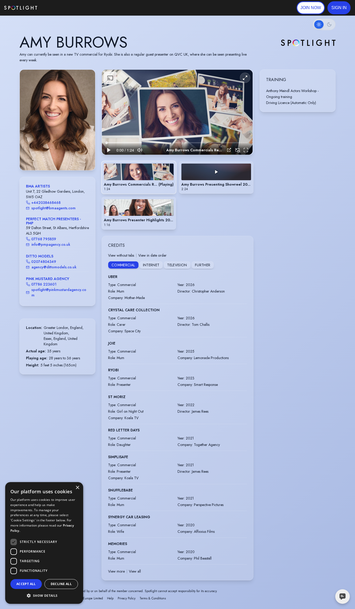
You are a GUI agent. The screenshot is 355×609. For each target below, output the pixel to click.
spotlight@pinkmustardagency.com (58, 292)
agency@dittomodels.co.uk (53, 267)
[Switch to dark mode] (324, 24)
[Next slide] (87, 125)
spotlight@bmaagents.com (53, 208)
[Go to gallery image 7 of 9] (64, 157)
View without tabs (121, 255)
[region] (177, 112)
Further (202, 265)
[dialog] (44, 543)
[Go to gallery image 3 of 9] (53, 157)
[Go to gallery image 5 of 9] (59, 157)
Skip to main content (57, 8)
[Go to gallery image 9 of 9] (69, 157)
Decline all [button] (61, 584)
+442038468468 (46, 202)
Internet (151, 265)
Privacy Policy (126, 598)
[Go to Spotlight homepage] (20, 7)
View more (116, 571)
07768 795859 (43, 239)
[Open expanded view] (87, 78)
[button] (339, 7)
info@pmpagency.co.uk (50, 244)
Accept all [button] (26, 584)
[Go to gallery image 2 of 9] (51, 157)
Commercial (123, 265)
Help (110, 598)
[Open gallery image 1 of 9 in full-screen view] (57, 120)
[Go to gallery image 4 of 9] (56, 157)
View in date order (152, 255)
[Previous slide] (28, 125)
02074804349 (43, 261)
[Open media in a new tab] (229, 150)
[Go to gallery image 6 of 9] (61, 157)
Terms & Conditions (153, 598)
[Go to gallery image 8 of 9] (66, 157)
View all (135, 571)
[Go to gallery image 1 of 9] (47, 157)
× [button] (77, 488)
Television (177, 265)
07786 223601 (43, 284)
